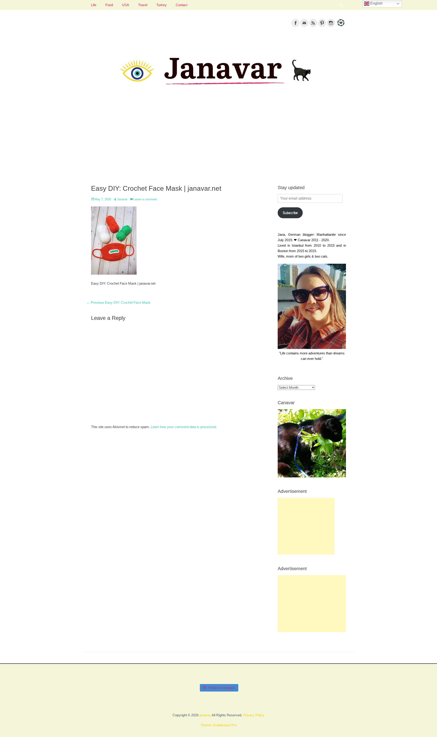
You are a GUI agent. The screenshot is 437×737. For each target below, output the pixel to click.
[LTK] (340, 27)
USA (125, 5)
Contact (181, 5)
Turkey (161, 5)
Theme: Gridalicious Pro (218, 725)
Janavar (122, 199)
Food (109, 5)
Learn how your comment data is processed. (184, 427)
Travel (142, 5)
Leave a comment (145, 199)
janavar (204, 715)
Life (93, 5)
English (376, 3)
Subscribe (290, 213)
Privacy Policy (253, 715)
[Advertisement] (218, 141)
